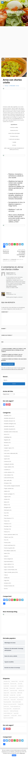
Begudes (6, 439)
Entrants (12, 688)
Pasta (5, 521)
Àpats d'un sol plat (8, 717)
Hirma (6, 85)
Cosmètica (6, 469)
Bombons (6, 442)
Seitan (5, 556)
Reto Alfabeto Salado (9, 550)
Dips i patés (6, 480)
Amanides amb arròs (8, 418)
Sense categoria (7, 558)
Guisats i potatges (8, 494)
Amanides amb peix (8, 421)
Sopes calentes (7, 564)
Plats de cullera (16, 701)
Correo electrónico (6, 335)
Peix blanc (6, 526)
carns (9, 260)
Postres (6, 542)
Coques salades (7, 466)
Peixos (5, 531)
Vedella (5, 577)
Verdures (6, 583)
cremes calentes (8, 472)
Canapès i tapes (7, 448)
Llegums (6, 496)
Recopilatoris (16, 708)
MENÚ (19, 692)
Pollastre (20, 704)
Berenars (13, 683)
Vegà (5, 580)
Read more (22, 753)
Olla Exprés (6, 510)
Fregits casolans (7, 488)
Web (2, 342)
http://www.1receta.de (11, 286)
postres (6, 706)
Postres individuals (15, 706)
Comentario (4, 312)
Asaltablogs (6, 437)
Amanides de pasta (8, 426)
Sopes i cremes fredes (9, 569)
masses (13, 692)
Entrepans (6, 483)
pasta (21, 697)
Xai (4, 588)
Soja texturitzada (8, 561)
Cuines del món (7, 477)
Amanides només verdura (10, 431)
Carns (5, 450)
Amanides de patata (8, 429)
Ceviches (6, 456)
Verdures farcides (8, 585)
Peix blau (6, 529)
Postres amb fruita (8, 545)
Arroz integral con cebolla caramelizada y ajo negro (21, 253)
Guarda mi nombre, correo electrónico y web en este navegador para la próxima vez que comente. (13, 350)
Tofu (5, 575)
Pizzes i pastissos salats (9, 534)
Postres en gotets (8, 548)
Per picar (20, 699)
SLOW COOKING (8, 713)
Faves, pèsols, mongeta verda (11, 485)
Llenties (6, 499)
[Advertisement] (14, 41)
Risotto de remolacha (6, 251)
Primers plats (7, 708)
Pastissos (6, 523)
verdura (13, 715)
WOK (19, 715)
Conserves (6, 461)
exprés (19, 688)
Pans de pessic (7, 518)
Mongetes (6, 507)
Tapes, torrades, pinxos (9, 572)
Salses (5, 553)
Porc (5, 539)
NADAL (6, 695)
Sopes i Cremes (7, 567)
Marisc (5, 502)
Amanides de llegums (9, 423)
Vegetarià (7, 715)
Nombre (3, 328)
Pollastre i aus (7, 537)
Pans (5, 515)
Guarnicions (13, 690)
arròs (6, 260)
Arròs (17, 85)
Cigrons (5, 458)
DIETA (6, 688)
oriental (12, 695)
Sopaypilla (14, 11)
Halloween (21, 690)
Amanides (6, 415)
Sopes (16, 713)
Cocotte (6, 686)
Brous (5, 445)
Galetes (6, 491)
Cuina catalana (7, 475)
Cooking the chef (8, 464)
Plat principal (13, 260)
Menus (5, 504)
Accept (14, 755)
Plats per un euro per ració (10, 704)
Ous (5, 512)
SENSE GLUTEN (14, 711)
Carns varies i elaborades (9, 453)
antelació (14, 681)
